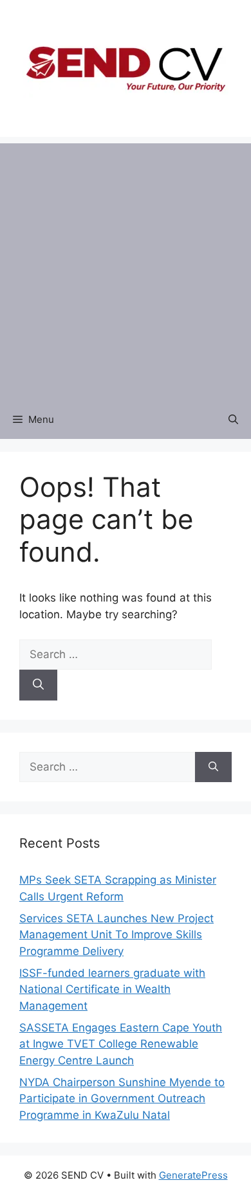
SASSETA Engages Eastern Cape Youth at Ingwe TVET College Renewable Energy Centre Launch (120, 1044)
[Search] (38, 685)
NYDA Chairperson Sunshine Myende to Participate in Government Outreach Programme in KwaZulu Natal (122, 1098)
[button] (233, 419)
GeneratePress (193, 1175)
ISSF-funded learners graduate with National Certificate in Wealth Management (112, 989)
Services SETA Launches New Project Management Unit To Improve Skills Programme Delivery (116, 935)
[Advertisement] (125, 268)
